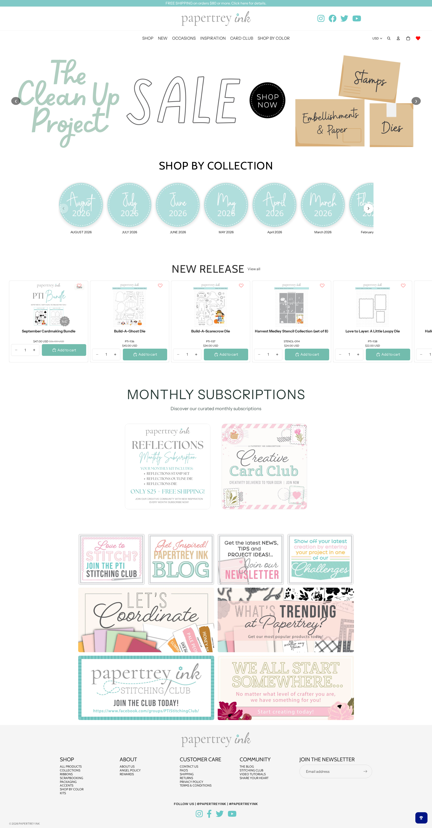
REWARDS (127, 774)
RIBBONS (66, 774)
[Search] (389, 38)
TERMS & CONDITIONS (196, 785)
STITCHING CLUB (251, 770)
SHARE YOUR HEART (254, 778)
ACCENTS (66, 785)
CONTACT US (189, 766)
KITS (63, 793)
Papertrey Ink (29, 823)
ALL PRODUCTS (71, 766)
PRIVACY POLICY (191, 782)
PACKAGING (68, 782)
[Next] (369, 208)
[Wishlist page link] (418, 38)
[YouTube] (232, 813)
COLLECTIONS (70, 770)
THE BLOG (247, 766)
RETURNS (186, 778)
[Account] (398, 38)
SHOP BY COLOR (71, 789)
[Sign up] (365, 771)
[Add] (79, 321)
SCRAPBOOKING (71, 778)
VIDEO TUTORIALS (253, 774)
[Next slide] (418, 322)
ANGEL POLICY (130, 770)
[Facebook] (209, 813)
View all (254, 269)
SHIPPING (187, 774)
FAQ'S (184, 770)
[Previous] (63, 208)
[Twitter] (220, 813)
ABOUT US (127, 766)
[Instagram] (199, 813)
